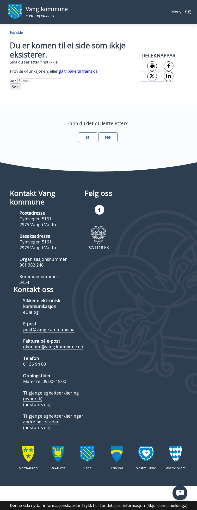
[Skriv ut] (149, 66)
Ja (87, 137)
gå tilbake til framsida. (78, 71)
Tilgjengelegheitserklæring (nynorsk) (51, 396)
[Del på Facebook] (165, 66)
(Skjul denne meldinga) (167, 505)
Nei (108, 137)
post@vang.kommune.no (48, 329)
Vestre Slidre (146, 468)
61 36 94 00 (34, 364)
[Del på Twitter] (149, 76)
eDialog (31, 312)
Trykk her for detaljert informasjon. (113, 505)
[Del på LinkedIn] (165, 76)
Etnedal (117, 468)
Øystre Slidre (176, 468)
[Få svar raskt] (179, 492)
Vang (87, 468)
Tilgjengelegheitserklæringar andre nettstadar (53, 419)
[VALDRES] (98, 237)
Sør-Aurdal (58, 468)
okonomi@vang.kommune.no (53, 347)
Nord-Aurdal (28, 468)
